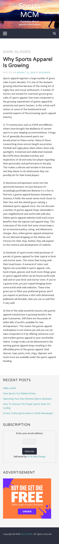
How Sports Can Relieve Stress (19, 393)
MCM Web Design (36, 456)
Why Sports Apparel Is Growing (27, 62)
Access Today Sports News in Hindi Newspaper (28, 413)
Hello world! (9, 388)
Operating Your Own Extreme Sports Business (27, 398)
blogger (44, 72)
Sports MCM (29, 10)
